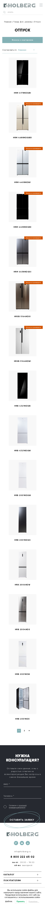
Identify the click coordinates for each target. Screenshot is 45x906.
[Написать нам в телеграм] (16, 843)
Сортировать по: (9, 50)
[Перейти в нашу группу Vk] (22, 843)
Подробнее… (34, 902)
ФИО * (7, 784)
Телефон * (9, 796)
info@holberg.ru (22, 851)
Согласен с (18, 806)
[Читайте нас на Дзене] (28, 843)
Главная (8, 22)
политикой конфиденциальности (18, 806)
